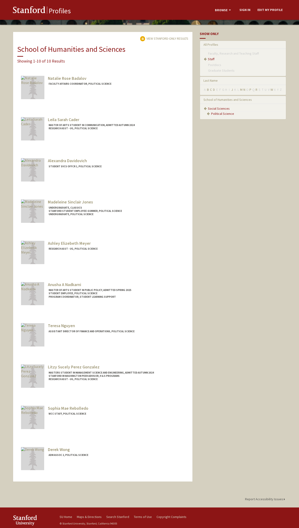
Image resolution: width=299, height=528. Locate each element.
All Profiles (210, 44)
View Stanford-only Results (167, 38)
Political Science (222, 114)
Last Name (210, 80)
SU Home (66, 517)
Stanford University (33, 520)
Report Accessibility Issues (264, 499)
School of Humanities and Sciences (227, 100)
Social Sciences (219, 108)
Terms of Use (143, 517)
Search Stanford (117, 517)
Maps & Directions (89, 517)
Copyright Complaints (171, 517)
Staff (211, 59)
